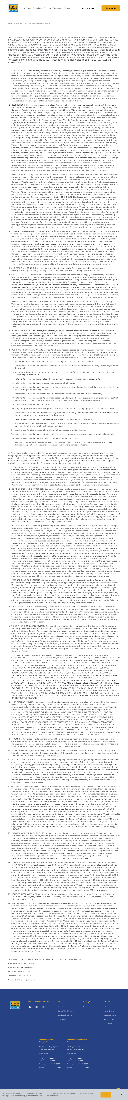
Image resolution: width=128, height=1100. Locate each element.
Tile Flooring (62, 1019)
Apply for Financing (111, 1019)
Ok (105, 1095)
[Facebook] (30, 1007)
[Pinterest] (43, 1007)
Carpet (60, 1007)
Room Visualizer (88, 1007)
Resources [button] (57, 8)
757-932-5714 (43, 1053)
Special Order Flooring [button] (42, 8)
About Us (107, 1007)
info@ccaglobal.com (26, 980)
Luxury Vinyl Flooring (65, 1011)
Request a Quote (110, 1015)
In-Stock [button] (27, 8)
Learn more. (54, 1096)
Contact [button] (67, 8)
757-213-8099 (71, 1053)
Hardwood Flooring (65, 1015)
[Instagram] (37, 1007)
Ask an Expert (109, 1011)
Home (10, 23)
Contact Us (111, 8)
